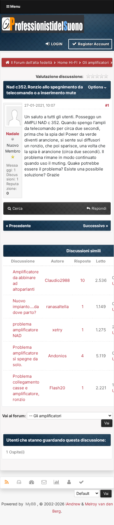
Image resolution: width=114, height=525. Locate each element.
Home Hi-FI (67, 62)
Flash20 (57, 387)
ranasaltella (57, 306)
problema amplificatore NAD (25, 329)
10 (82, 280)
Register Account (93, 44)
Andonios (57, 355)
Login (56, 44)
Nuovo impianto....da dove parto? (26, 306)
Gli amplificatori (95, 62)
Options (96, 87)
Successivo (94, 225)
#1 (107, 105)
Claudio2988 (57, 280)
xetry (57, 329)
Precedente (20, 225)
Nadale (12, 133)
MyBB (30, 504)
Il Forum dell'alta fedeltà (31, 62)
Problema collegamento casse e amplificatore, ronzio (26, 388)
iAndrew (73, 504)
